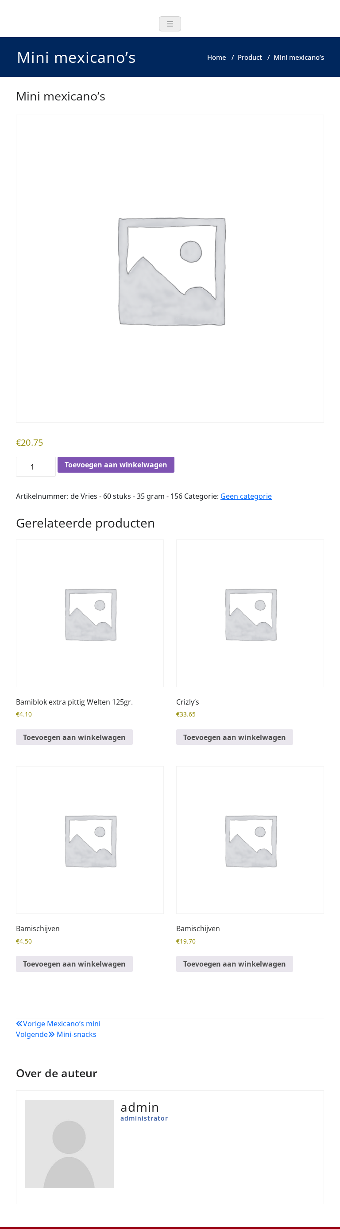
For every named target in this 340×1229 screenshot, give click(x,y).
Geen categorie (246, 496)
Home (216, 57)
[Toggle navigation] (170, 23)
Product (250, 57)
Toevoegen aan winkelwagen (116, 465)
